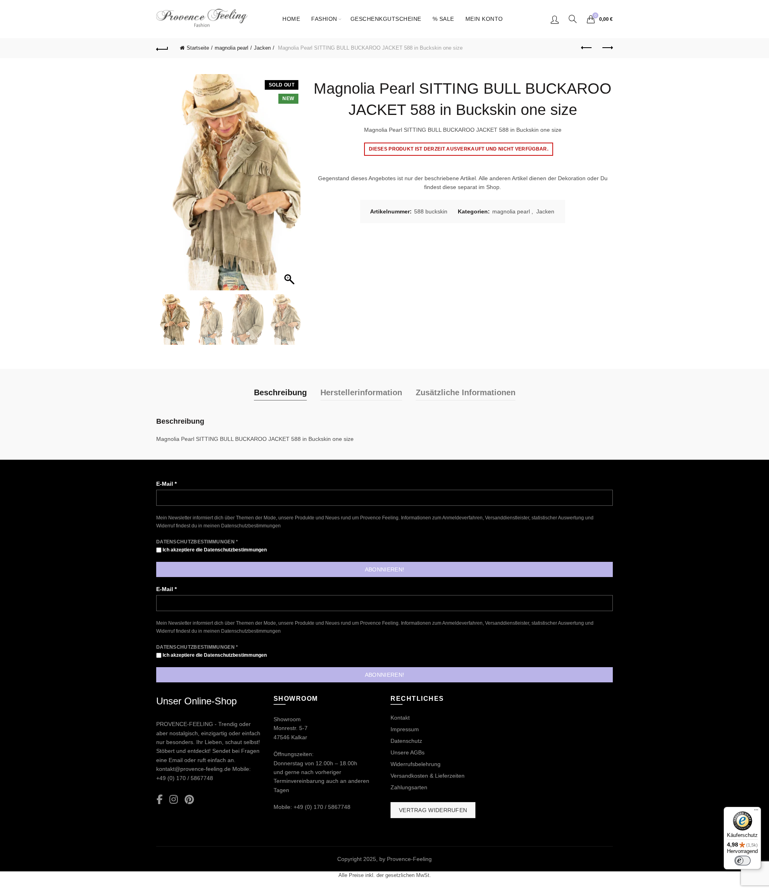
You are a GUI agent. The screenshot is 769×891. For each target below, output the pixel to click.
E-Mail (166, 484)
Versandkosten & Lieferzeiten (428, 775)
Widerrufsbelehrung (416, 764)
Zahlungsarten (409, 787)
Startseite (198, 48)
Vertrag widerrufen (433, 810)
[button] (290, 186)
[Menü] (756, 812)
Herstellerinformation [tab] (361, 392)
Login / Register (555, 19)
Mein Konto (484, 19)
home (291, 19)
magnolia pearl (231, 48)
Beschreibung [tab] (280, 392)
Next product (607, 48)
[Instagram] (173, 799)
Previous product (587, 48)
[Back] (162, 48)
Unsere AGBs (408, 752)
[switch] (743, 860)
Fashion (324, 19)
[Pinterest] (189, 799)
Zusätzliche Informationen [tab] (465, 392)
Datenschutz (406, 741)
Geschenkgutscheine (385, 19)
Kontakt (400, 717)
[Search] (572, 19)
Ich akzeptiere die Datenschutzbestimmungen (214, 550)
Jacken (262, 48)
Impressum (405, 729)
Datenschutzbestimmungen (251, 526)
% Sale (443, 19)
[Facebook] (159, 799)
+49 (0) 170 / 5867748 (184, 778)
